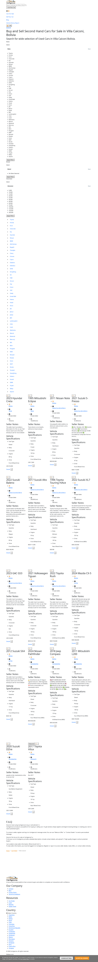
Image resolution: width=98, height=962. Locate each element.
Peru (10, 944)
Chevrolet (13, 229)
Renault (12, 355)
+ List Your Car (11, 7)
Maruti (12, 333)
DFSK (11, 269)
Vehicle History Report (12, 23)
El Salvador (12, 931)
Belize (10, 917)
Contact (11, 889)
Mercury (12, 339)
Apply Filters (10, 160)
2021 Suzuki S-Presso (80, 400)
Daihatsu (12, 265)
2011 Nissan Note (60, 398)
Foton (11, 287)
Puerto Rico (12, 946)
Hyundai (12, 235)
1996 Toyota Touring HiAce (58, 481)
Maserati (12, 336)
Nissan (12, 238)
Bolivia (10, 919)
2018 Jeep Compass (55, 652)
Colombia (11, 924)
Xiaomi (12, 392)
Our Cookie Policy (24, 959)
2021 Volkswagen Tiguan (38, 575)
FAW (11, 278)
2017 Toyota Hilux (35, 748)
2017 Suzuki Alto (37, 479)
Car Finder (12, 901)
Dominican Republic (14, 928)
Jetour (11, 312)
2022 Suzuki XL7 (81, 479)
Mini (11, 345)
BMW (11, 241)
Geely (11, 293)
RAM (11, 352)
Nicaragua (12, 939)
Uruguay (11, 948)
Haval (11, 302)
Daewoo (12, 262)
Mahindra (13, 330)
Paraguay (11, 942)
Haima (12, 299)
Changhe (12, 250)
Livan (11, 327)
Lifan (11, 324)
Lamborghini (13, 321)
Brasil (10, 920)
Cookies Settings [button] (66, 958)
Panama (11, 941)
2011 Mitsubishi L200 (81, 652)
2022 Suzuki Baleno (13, 481)
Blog (7, 20)
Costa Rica (12, 926)
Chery (11, 253)
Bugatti (12, 247)
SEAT (11, 364)
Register (11, 904)
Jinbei (11, 315)
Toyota (12, 219)
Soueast (12, 370)
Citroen (12, 256)
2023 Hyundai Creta (14, 400)
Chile (10, 922)
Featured (31, 744)
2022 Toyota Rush (57, 575)
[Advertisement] (49, 562)
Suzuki (12, 379)
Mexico (11, 937)
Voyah (12, 385)
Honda (12, 222)
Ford (11, 226)
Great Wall (13, 296)
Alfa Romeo (13, 244)
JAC (11, 309)
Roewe (12, 358)
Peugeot (12, 348)
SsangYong (13, 373)
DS (11, 275)
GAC (11, 290)
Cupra (11, 259)
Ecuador (11, 930)
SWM (11, 382)
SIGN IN (8, 28)
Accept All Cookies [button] (82, 958)
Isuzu (11, 305)
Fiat (11, 284)
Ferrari (12, 281)
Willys (11, 388)
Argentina (11, 915)
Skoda (12, 367)
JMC (11, 318)
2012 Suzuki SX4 (15, 651)
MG (11, 342)
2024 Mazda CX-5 (81, 573)
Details (8, 469)
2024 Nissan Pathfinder (35, 652)
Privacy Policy (13, 892)
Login (10, 903)
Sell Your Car (10, 17)
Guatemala (12, 933)
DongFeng (13, 272)
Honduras (12, 935)
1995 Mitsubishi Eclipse (37, 400)
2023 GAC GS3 (14, 573)
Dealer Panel (12, 906)
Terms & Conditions (14, 894)
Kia (11, 232)
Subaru (12, 376)
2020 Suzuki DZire (13, 748)
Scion (11, 361)
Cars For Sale (10, 14)
